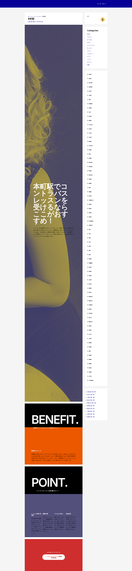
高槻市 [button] (90, 288)
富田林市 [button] (90, 296)
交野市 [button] (90, 212)
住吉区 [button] (90, 128)
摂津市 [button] (90, 271)
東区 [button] (90, 250)
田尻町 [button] (90, 346)
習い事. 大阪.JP (101, 3)
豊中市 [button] (90, 292)
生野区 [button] (90, 107)
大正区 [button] (90, 133)
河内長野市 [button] (91, 221)
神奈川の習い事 (91, 403)
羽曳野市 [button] (90, 305)
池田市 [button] (90, 74)
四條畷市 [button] (90, 263)
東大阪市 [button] (90, 313)
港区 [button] (90, 187)
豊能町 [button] (90, 359)
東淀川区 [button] (90, 175)
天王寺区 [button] (90, 145)
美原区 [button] (90, 258)
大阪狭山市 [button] (91, 200)
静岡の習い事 (90, 405)
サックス (89, 48)
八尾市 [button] (90, 338)
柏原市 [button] (90, 208)
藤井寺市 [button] (90, 321)
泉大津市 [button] (90, 82)
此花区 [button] (90, 116)
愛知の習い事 (90, 408)
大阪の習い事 (90, 411)
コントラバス (90, 45)
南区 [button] (90, 254)
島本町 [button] (90, 367)
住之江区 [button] (90, 124)
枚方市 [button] (90, 317)
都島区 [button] (90, 191)
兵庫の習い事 (90, 414)
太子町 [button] (90, 376)
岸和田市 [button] (90, 225)
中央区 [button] (90, 137)
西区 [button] (90, 154)
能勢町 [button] (90, 363)
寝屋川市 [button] (90, 300)
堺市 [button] (90, 229)
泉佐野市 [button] (90, 86)
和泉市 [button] (90, 78)
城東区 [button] (90, 120)
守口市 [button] (90, 334)
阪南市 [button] (90, 309)
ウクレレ (89, 37)
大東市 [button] (90, 279)
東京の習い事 (90, 400)
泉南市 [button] (90, 275)
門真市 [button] (90, 216)
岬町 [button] (90, 351)
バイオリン (90, 53)
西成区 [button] (90, 158)
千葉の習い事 (90, 397)
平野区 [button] (90, 179)
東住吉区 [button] (90, 166)
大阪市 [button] (90, 95)
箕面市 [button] (90, 330)
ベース (89, 59)
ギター (89, 42)
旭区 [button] (90, 99)
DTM (88, 34)
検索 (88, 16)
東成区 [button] (90, 170)
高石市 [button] (90, 284)
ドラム (89, 51)
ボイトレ (89, 62)
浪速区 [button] (90, 149)
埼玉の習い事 (90, 394)
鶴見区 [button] (90, 141)
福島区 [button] (90, 183)
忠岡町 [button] (90, 355)
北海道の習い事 (91, 392)
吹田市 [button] (90, 267)
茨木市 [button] (90, 91)
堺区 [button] (90, 237)
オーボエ (89, 39)
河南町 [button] (90, 372)
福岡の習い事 (90, 417)
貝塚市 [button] (90, 204)
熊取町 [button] (90, 342)
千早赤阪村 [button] (91, 380)
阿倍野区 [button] (90, 103)
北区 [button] (90, 112)
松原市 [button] (90, 325)
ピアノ (89, 56)
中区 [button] (90, 242)
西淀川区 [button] (90, 162)
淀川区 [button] (90, 195)
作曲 (88, 65)
